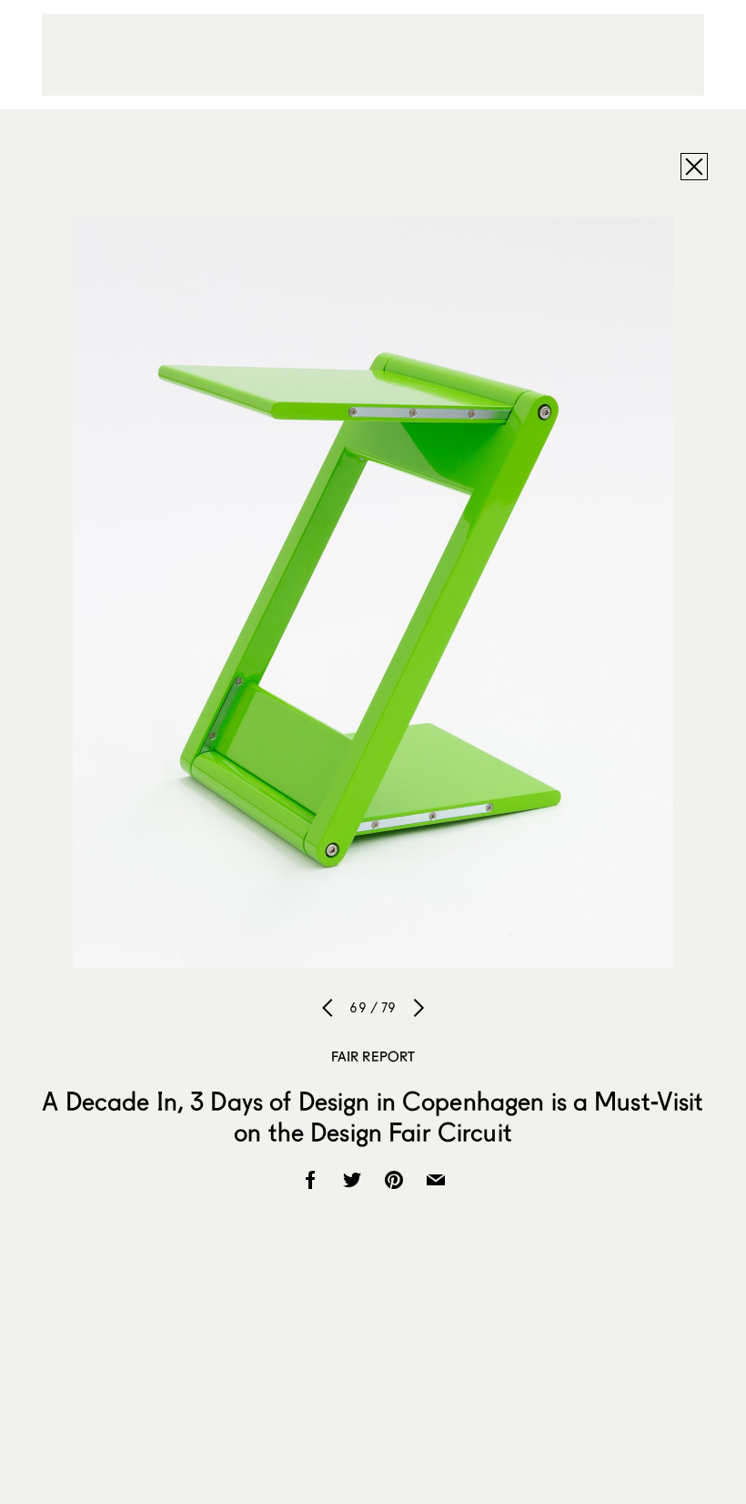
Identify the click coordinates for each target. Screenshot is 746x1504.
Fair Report (373, 1056)
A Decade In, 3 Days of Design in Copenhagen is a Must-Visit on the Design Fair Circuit (372, 1116)
